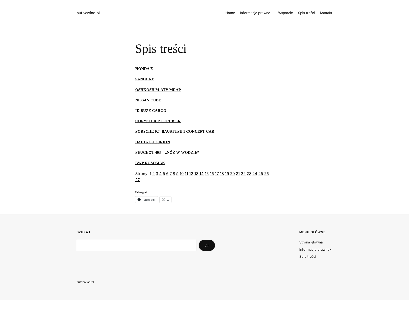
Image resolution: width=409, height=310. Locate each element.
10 (182, 173)
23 (249, 173)
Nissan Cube (148, 100)
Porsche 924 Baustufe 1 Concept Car (174, 131)
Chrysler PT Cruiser (158, 121)
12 (191, 173)
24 (254, 173)
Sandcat (144, 79)
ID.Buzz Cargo (150, 110)
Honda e (144, 69)
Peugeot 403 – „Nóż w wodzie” (167, 152)
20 (232, 173)
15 (207, 173)
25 (260, 173)
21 (238, 173)
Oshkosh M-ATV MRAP (158, 90)
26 (266, 173)
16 (212, 173)
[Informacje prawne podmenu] (272, 13)
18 (222, 173)
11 (186, 173)
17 (217, 173)
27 (137, 180)
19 (227, 173)
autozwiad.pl (88, 13)
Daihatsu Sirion (152, 142)
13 (196, 173)
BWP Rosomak (150, 163)
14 (201, 173)
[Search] (207, 245)
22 (243, 173)
